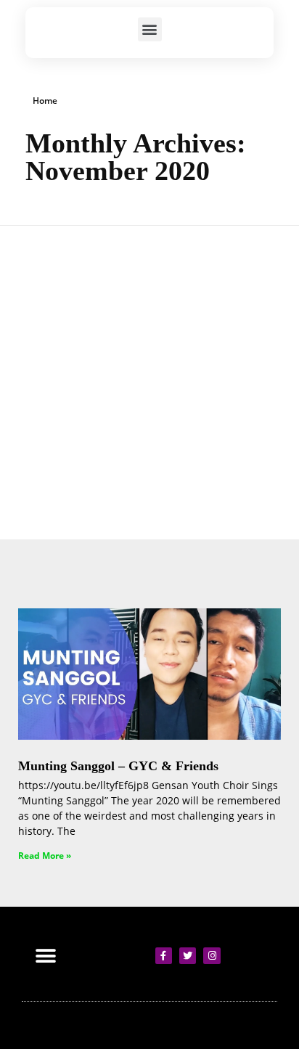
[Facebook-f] (163, 955)
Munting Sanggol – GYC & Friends (118, 766)
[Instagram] (211, 955)
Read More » (44, 855)
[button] (150, 29)
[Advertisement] (149, 382)
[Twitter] (187, 955)
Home (45, 100)
